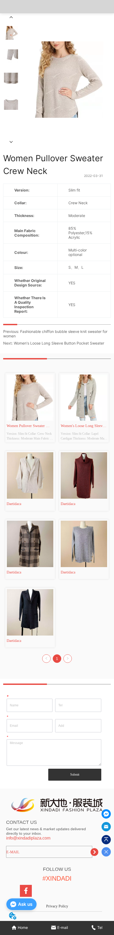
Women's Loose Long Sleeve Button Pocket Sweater (59, 343)
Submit (74, 774)
